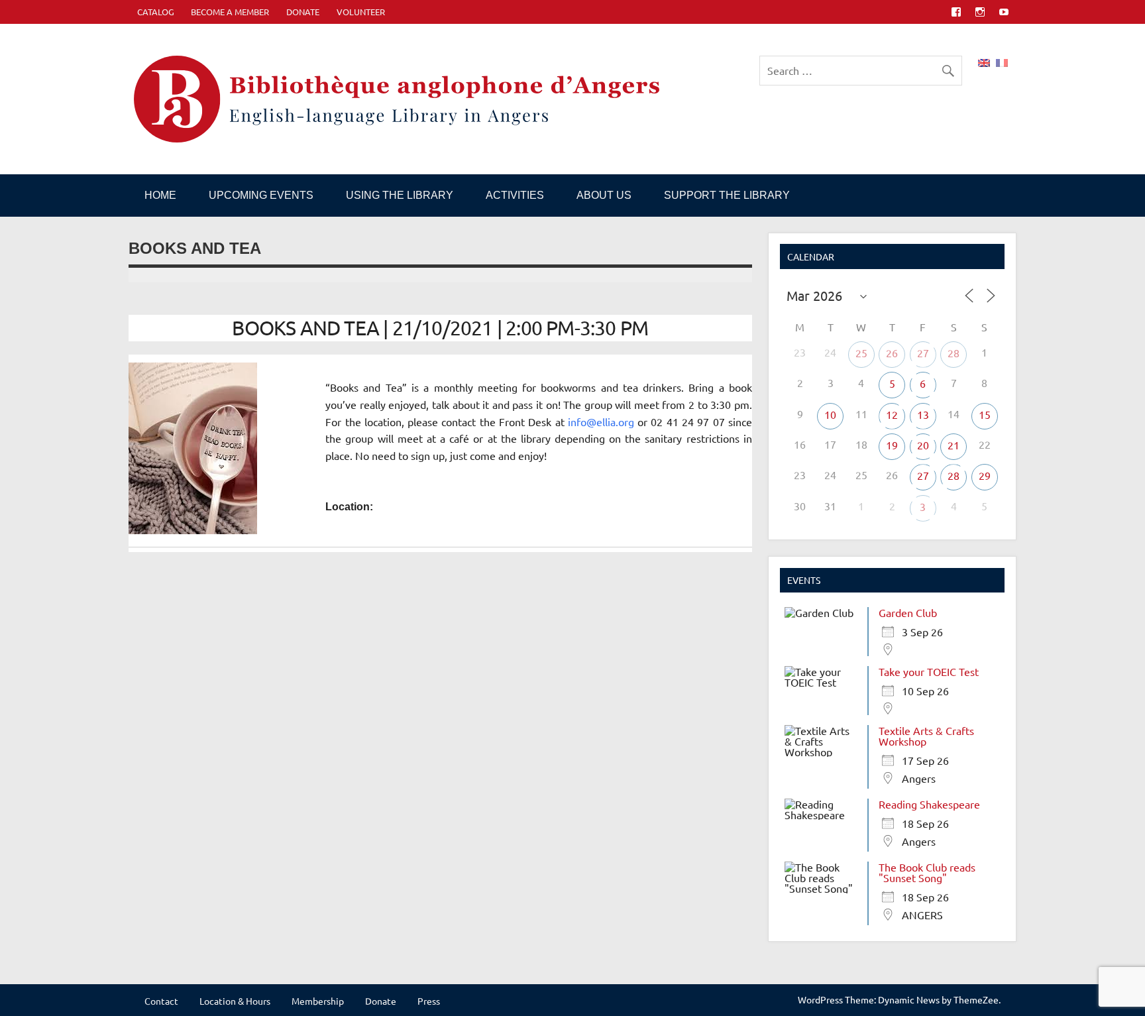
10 (830, 414)
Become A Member (230, 11)
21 (953, 444)
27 (923, 352)
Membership (318, 1000)
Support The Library (727, 195)
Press (428, 1000)
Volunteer (361, 11)
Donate (302, 11)
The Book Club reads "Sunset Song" (927, 872)
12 (892, 414)
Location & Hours (234, 1000)
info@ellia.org (601, 421)
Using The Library (399, 195)
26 (892, 352)
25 (861, 352)
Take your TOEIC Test (929, 671)
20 (923, 444)
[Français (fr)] (1002, 61)
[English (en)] (984, 61)
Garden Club (908, 612)
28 (953, 352)
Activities (515, 195)
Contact (161, 1000)
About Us (603, 195)
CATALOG (155, 11)
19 (892, 444)
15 (985, 414)
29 (985, 475)
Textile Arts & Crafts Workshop (926, 736)
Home (160, 195)
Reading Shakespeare (929, 804)
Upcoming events (261, 195)
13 (923, 414)
